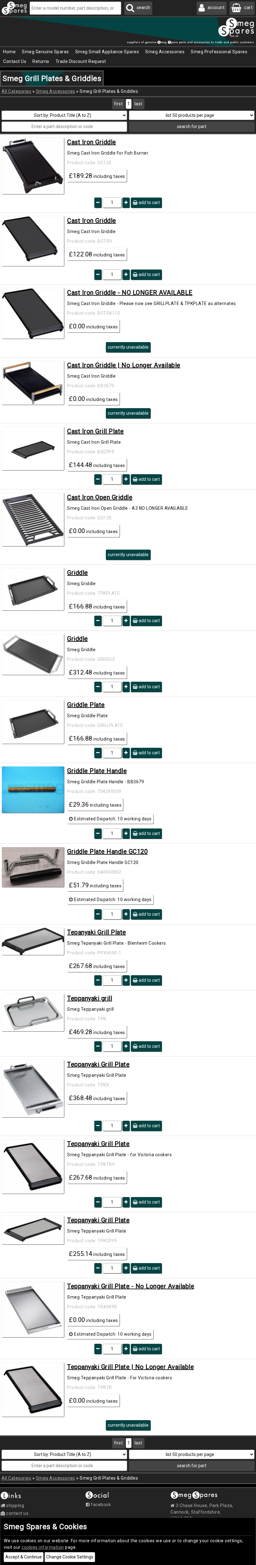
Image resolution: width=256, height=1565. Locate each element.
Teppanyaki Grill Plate (98, 1064)
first (118, 103)
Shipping (14, 1505)
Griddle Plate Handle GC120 (107, 851)
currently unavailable (128, 347)
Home (9, 51)
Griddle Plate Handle (97, 771)
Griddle (77, 572)
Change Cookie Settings (69, 1556)
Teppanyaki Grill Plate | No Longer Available (130, 1367)
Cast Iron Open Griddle (99, 497)
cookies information (43, 1547)
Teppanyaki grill (89, 998)
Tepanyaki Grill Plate (96, 932)
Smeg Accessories (55, 91)
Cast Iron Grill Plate (95, 431)
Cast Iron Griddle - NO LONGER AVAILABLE (130, 292)
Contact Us (14, 61)
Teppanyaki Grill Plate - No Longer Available (130, 1286)
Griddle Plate (86, 705)
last (138, 103)
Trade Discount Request (81, 61)
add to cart (149, 202)
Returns (40, 61)
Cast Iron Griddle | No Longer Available (123, 365)
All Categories (16, 91)
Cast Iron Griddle (91, 142)
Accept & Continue (23, 1556)
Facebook (100, 1504)
